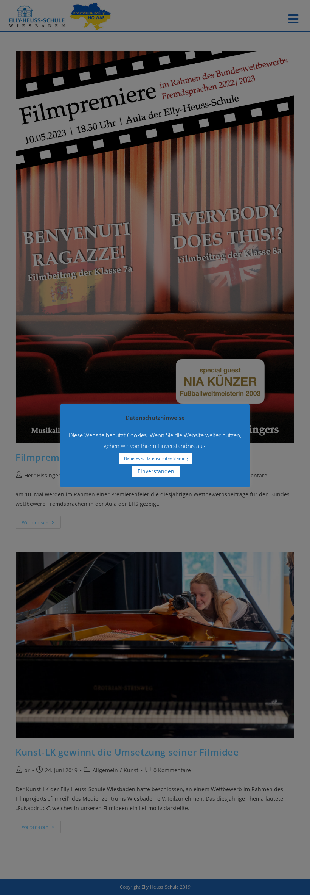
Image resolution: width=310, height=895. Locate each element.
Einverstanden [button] (156, 471)
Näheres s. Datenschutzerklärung (156, 458)
